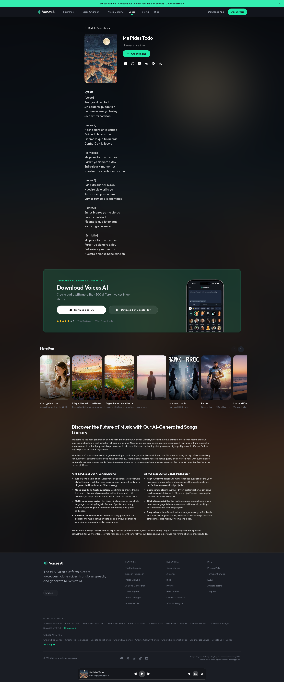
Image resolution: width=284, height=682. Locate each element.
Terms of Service (216, 573)
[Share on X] (139, 64)
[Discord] (121, 658)
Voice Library (115, 11)
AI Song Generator (135, 585)
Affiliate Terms (214, 585)
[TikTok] (140, 658)
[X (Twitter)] (128, 658)
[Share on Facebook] (126, 64)
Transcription (132, 591)
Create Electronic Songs (174, 639)
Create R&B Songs (123, 639)
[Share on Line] (153, 64)
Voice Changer (91, 11)
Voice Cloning (132, 579)
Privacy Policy (214, 567)
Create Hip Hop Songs (76, 639)
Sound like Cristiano (176, 623)
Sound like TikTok (52, 628)
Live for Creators (175, 597)
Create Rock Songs (101, 639)
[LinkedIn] (146, 658)
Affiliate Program (175, 603)
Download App (216, 11)
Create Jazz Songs (199, 639)
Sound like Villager (219, 623)
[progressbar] (142, 679)
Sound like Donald (52, 623)
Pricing (145, 11)
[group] (142, 679)
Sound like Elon (72, 623)
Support (211, 591)
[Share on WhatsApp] (133, 64)
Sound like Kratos (137, 623)
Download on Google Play (136, 309)
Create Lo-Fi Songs (222, 639)
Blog (156, 11)
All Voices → (70, 628)
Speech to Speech (134, 573)
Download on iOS (84, 309)
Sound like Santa (116, 623)
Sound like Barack (198, 623)
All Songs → (49, 644)
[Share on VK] (146, 64)
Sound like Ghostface (94, 623)
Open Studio (237, 11)
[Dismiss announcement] (280, 4)
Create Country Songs (147, 639)
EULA (210, 579)
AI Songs (171, 573)
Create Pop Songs (52, 639)
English (49, 592)
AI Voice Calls (132, 603)
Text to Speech (133, 567)
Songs (132, 11)
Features (68, 11)
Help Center (172, 591)
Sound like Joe (155, 623)
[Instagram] (134, 658)
